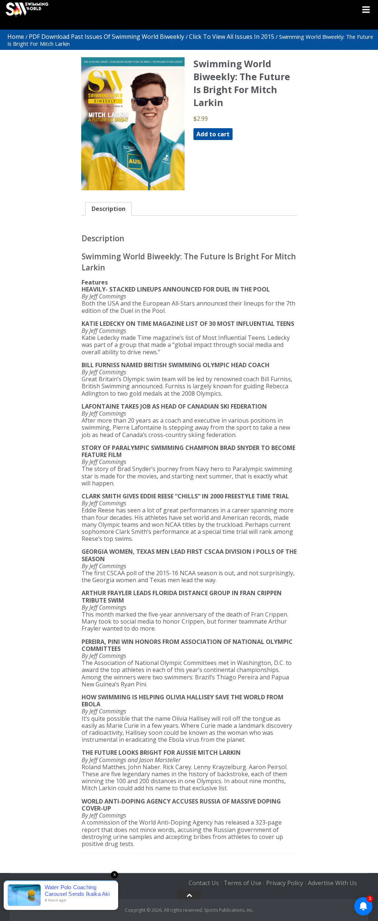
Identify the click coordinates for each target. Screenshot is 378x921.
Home (15, 37)
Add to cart (213, 134)
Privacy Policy (284, 883)
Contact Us (204, 883)
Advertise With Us (332, 883)
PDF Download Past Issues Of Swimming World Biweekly (106, 37)
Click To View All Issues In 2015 (231, 37)
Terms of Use (242, 883)
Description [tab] (109, 209)
